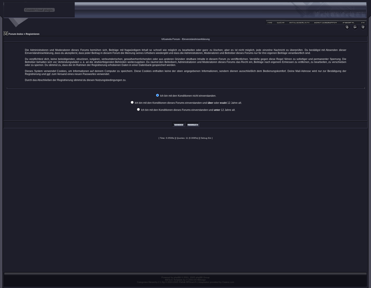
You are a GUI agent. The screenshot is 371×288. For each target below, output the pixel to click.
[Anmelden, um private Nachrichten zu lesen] (362, 23)
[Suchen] (280, 23)
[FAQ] (270, 23)
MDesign (201, 280)
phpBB (177, 277)
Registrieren (33, 34)
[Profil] (349, 23)
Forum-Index (16, 34)
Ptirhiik (182, 282)
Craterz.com (228, 282)
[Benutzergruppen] (325, 23)
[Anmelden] (355, 29)
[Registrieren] (363, 29)
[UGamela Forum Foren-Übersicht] (347, 29)
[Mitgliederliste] (299, 23)
